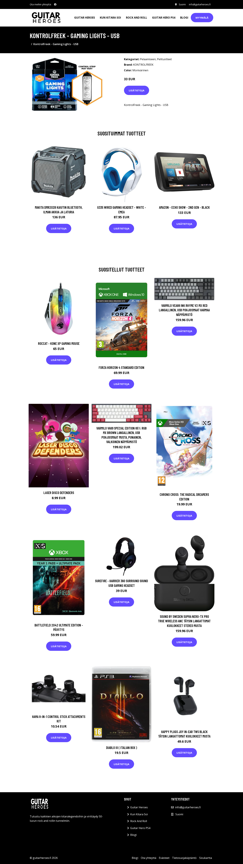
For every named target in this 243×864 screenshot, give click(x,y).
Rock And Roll (136, 17)
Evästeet (164, 858)
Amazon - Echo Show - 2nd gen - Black (184, 207)
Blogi (184, 17)
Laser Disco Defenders (58, 493)
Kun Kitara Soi (110, 17)
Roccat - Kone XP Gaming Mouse (59, 343)
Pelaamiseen (148, 59)
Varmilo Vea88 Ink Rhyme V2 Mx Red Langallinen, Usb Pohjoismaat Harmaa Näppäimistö (184, 310)
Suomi (182, 4)
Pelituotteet (164, 59)
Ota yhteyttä (148, 858)
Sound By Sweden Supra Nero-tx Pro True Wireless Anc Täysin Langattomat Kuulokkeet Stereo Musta (184, 621)
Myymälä (202, 17)
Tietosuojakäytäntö (184, 858)
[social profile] (55, 4)
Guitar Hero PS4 (163, 17)
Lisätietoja (136, 90)
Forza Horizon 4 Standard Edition (121, 367)
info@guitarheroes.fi (200, 4)
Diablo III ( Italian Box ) (121, 747)
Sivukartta (205, 858)
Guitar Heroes (84, 17)
